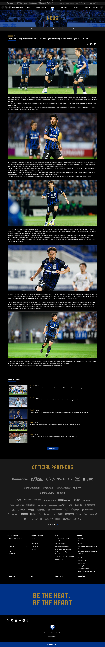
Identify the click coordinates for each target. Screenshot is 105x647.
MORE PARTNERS (52, 524)
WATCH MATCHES (17, 7)
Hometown (35, 544)
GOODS (76, 7)
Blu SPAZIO (81, 544)
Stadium (11, 546)
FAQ (32, 576)
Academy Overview (83, 568)
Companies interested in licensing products (87, 552)
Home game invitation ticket (63, 549)
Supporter (35, 546)
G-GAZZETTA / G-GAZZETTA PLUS (64, 556)
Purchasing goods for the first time (87, 547)
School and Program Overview (86, 571)
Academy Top (82, 560)
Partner (34, 549)
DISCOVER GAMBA (41, 7)
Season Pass (58, 541)
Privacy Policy (58, 576)
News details (12, 554)
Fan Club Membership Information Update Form (64, 553)
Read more (52, 448)
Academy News (82, 563)
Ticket (10, 541)
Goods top (81, 538)
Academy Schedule (83, 566)
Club (33, 541)
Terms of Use (81, 576)
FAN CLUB (64, 7)
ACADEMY (87, 7)
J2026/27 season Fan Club (62, 538)
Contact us (11, 576)
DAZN (10, 544)
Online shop (81, 541)
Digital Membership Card (62, 546)
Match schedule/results (15, 538)
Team (33, 538)
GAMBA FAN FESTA (60, 559)
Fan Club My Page (60, 544)
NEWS (29, 7)
